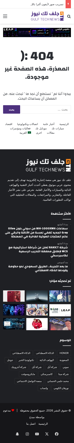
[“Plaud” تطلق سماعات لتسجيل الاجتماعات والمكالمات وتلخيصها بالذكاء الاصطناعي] (37, 296)
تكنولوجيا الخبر (26, 360)
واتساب (44, 388)
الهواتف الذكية (47, 360)
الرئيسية (64, 124)
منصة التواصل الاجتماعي (29, 381)
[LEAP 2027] (37, 32)
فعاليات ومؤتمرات (20, 128)
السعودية (64, 360)
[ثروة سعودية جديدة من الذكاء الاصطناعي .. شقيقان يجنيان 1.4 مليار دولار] (37, 310)
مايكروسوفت (28, 374)
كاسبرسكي (47, 374)
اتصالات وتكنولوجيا (27, 124)
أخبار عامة (48, 124)
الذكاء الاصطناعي (21, 353)
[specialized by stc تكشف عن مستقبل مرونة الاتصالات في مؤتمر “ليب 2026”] (60, 324)
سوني (66, 367)
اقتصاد (8, 124)
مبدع (32, 417)
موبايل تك (41, 128)
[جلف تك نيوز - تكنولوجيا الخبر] (47, 16)
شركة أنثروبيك (18, 367)
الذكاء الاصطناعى (45, 353)
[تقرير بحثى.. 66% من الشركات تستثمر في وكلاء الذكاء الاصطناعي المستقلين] (14, 323)
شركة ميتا (63, 374)
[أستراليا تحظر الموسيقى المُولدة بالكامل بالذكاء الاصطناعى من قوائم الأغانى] (14, 310)
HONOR (64, 353)
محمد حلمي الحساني (58, 381)
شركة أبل (37, 367)
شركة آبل (52, 367)
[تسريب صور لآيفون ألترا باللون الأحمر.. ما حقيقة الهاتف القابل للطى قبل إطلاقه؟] (14, 296)
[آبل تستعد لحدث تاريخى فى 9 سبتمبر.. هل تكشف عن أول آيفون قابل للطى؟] (60, 296)
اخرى (39, 132)
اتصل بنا (31, 423)
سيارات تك (58, 128)
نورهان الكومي (61, 388)
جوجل (10, 360)
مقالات (50, 132)
